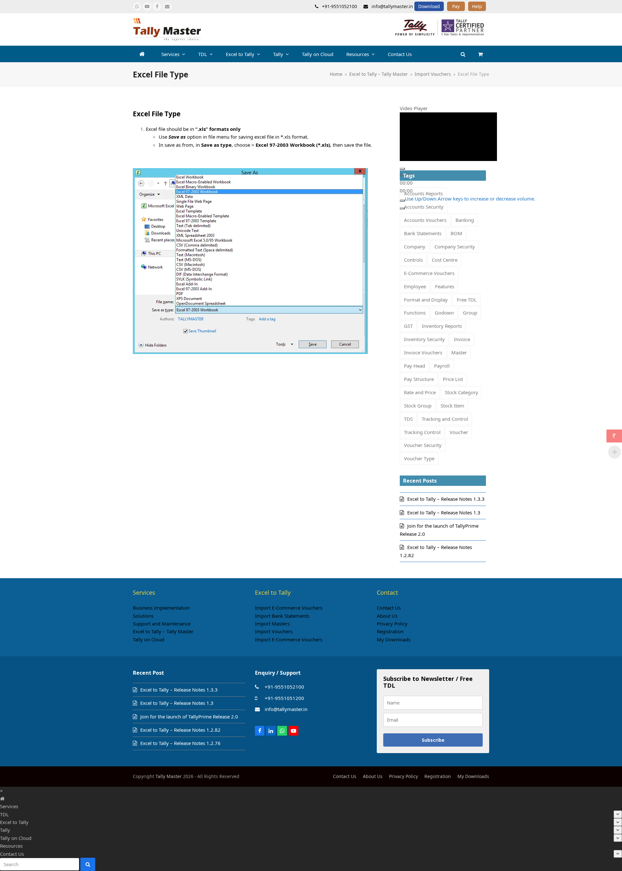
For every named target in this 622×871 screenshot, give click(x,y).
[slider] (470, 198)
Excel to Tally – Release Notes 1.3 (443, 512)
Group (470, 312)
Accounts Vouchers (425, 220)
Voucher (459, 432)
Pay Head (414, 365)
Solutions (143, 616)
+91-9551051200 (284, 698)
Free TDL (467, 299)
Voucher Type (419, 458)
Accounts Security (423, 206)
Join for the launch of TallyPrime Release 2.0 (189, 716)
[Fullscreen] (402, 208)
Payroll (442, 365)
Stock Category (461, 392)
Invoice (462, 339)
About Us (387, 616)
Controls (413, 260)
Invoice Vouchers (423, 352)
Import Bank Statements (282, 616)
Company (414, 246)
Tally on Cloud (148, 639)
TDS (408, 419)
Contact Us (389, 607)
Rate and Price (420, 392)
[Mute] (402, 200)
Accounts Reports (423, 193)
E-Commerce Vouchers (429, 273)
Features (444, 286)
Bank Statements (423, 233)
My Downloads (393, 639)
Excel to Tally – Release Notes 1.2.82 (180, 730)
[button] (480, 54)
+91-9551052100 (284, 686)
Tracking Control (422, 432)
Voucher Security (423, 445)
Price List (453, 379)
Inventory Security (424, 339)
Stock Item (452, 405)
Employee (415, 286)
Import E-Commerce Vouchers (288, 607)
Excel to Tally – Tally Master (163, 631)
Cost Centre (444, 260)
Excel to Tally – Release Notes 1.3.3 (446, 499)
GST (408, 326)
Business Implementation (161, 607)
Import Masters (272, 623)
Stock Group (418, 405)
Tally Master (169, 776)
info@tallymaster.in (286, 709)
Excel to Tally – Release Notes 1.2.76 (180, 743)
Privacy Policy (392, 623)
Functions (415, 312)
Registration (390, 631)
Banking (464, 220)
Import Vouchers (274, 631)
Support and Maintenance (161, 623)
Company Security (454, 246)
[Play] (402, 169)
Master (459, 352)
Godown (444, 312)
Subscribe (433, 740)
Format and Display (426, 299)
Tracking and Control (445, 419)
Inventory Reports (442, 326)
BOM (456, 233)
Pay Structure (419, 379)
